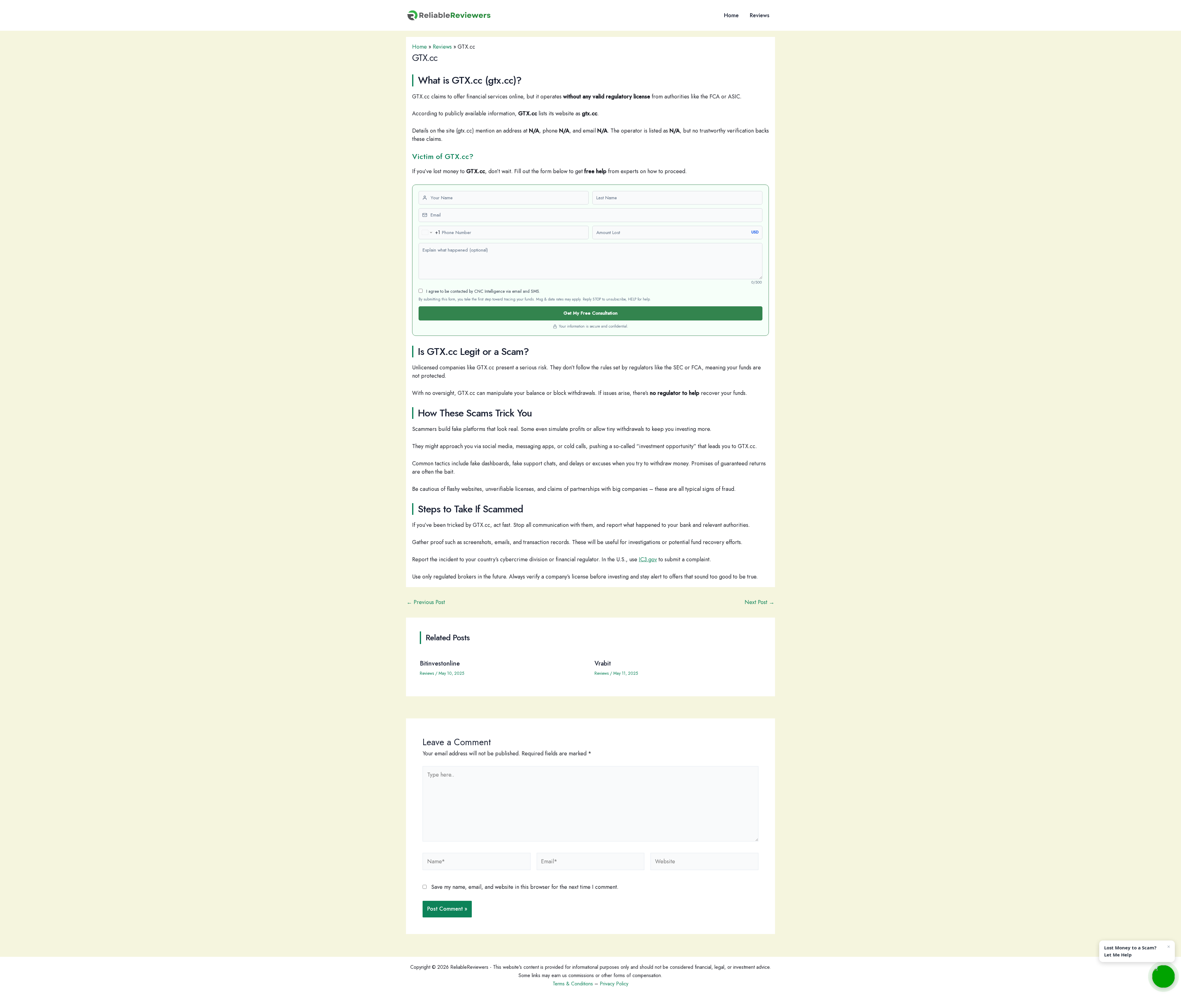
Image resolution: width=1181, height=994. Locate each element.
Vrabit (602, 663)
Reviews (759, 15)
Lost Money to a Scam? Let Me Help (1130, 951)
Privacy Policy (614, 983)
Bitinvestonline (440, 663)
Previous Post (426, 602)
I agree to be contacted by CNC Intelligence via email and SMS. (482, 291)
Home (731, 15)
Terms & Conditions (573, 983)
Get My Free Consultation (590, 313)
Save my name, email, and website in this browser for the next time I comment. (524, 887)
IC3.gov (648, 559)
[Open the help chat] (1163, 976)
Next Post (759, 602)
